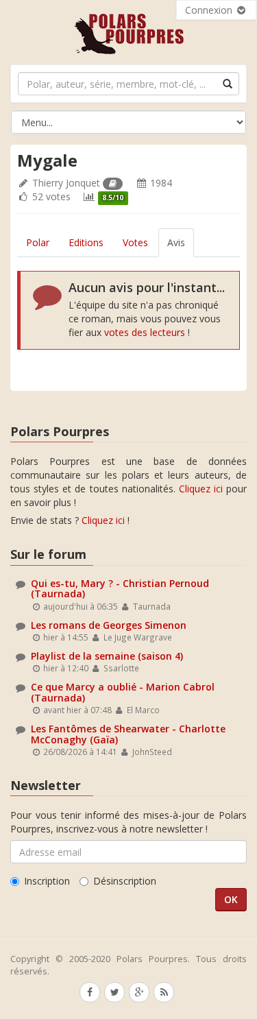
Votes (135, 242)
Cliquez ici (201, 488)
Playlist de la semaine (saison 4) (107, 655)
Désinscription (124, 880)
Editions (86, 242)
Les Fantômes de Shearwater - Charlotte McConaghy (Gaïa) (128, 733)
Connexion (210, 9)
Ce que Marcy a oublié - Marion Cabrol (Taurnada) (123, 692)
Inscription (47, 880)
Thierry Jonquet (66, 182)
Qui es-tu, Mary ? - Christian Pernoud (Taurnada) (120, 588)
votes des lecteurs (144, 332)
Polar (37, 242)
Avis (176, 242)
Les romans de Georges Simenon (108, 625)
